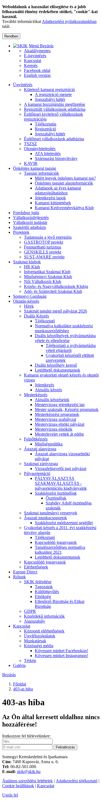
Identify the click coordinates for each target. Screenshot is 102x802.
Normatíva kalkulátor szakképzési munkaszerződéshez (64, 328)
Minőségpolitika (49, 444)
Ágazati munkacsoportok (45, 517)
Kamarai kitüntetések (53, 202)
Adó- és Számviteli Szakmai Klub (53, 291)
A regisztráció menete (53, 94)
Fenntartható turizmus (42, 247)
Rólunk (19, 576)
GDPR (30, 611)
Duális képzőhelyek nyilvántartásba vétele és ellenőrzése (65, 338)
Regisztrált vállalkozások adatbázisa (54, 109)
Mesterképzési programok (57, 414)
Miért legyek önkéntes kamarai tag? (65, 178)
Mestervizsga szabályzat (55, 419)
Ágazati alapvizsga (40, 449)
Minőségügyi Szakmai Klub (48, 276)
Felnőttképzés (36, 439)
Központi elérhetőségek (44, 631)
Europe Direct (25, 572)
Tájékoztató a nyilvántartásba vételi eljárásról (71, 348)
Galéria (19, 665)
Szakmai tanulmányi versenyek (50, 513)
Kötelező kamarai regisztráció (49, 89)
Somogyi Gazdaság (30, 296)
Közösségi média (38, 645)
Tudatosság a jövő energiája (48, 237)
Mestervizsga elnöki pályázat (59, 424)
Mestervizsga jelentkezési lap (60, 404)
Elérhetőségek (36, 567)
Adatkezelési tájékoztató (76, 780)
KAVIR (31, 163)
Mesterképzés (35, 394)
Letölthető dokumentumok (57, 370)
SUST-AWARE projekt (44, 257)
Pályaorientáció (37, 473)
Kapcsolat (21, 626)
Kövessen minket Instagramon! (61, 655)
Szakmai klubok (27, 261)
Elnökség (43, 596)
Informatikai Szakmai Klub (47, 271)
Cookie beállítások (18, 785)
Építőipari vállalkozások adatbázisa (54, 138)
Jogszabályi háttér (50, 99)
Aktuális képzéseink (52, 399)
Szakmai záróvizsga (41, 463)
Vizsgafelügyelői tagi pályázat (60, 468)
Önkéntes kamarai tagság (34, 168)
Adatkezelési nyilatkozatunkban (69, 21)
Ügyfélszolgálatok (39, 636)
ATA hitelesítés (48, 153)
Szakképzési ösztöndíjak (56, 493)
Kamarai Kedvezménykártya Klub (64, 207)
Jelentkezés (44, 385)
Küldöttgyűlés (47, 591)
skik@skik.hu (29, 771)
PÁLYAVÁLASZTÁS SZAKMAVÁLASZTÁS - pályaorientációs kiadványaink (61, 483)
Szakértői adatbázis (29, 227)
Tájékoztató (45, 321)
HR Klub (32, 266)
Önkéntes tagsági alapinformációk (64, 183)
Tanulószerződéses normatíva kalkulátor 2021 (60, 550)
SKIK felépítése (37, 581)
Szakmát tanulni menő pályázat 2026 (55, 311)
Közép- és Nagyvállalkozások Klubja (56, 286)
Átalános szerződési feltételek (27, 780)
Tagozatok (44, 586)
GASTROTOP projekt (43, 242)
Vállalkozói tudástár (30, 222)
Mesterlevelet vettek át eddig (59, 434)
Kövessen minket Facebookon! (61, 650)
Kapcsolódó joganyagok (56, 542)
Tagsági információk (41, 173)
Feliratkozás (65, 747)
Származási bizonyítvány (56, 158)
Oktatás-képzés (26, 301)
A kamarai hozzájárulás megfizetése (54, 104)
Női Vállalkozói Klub (42, 281)
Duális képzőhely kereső (56, 365)
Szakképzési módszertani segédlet (64, 522)
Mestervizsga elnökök (53, 429)
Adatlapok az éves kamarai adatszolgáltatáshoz (58, 190)
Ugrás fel (10, 795)
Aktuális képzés (48, 389)
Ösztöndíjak (56, 498)
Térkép (30, 660)
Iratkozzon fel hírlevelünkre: (26, 736)
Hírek (29, 306)
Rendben (11, 36)
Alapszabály (34, 621)
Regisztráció (45, 129)
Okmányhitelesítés (39, 148)
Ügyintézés (22, 84)
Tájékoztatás (45, 124)
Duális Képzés (36, 316)
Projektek (21, 232)
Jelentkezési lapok (50, 198)
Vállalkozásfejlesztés (31, 217)
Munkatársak (35, 640)
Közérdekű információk (44, 616)
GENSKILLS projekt (42, 252)
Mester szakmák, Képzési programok (66, 409)
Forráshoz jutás (26, 212)
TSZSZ (30, 143)
